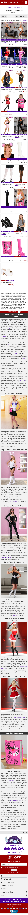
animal (4, 333)
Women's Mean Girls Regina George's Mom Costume (20, 66)
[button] (26, 2)
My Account (7, 879)
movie (9, 344)
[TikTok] (22, 848)
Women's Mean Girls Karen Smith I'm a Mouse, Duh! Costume (6, 41)
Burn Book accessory (16, 800)
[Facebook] (5, 848)
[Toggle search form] (22, 2)
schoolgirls (9, 328)
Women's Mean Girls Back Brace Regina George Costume (6, 136)
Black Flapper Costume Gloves (6, 208)
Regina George (13, 501)
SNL (16, 353)
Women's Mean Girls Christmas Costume (5, 66)
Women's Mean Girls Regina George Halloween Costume (21, 41)
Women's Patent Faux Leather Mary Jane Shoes (6, 233)
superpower (18, 360)
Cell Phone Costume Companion (19, 233)
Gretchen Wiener (6, 557)
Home (5, 876)
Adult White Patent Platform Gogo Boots (20, 160)
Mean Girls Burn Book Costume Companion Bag (20, 208)
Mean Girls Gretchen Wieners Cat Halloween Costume (20, 136)
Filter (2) (4, 16)
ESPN (23, 358)
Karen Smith (16, 615)
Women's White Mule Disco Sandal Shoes (7, 282)
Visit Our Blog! (15, 853)
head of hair (22, 380)
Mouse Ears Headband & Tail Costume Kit (6, 160)
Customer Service (7, 885)
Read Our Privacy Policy (14, 872)
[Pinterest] (12, 848)
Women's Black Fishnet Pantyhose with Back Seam (20, 184)
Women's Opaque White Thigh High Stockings (6, 184)
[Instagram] (15, 848)
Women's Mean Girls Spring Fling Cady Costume (7, 89)
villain (4, 336)
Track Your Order (8, 882)
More (2, 895)
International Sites (7, 892)
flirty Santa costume (19, 717)
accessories (11, 780)
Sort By (20, 16)
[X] (8, 848)
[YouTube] (19, 848)
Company (4, 889)
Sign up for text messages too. (10, 867)
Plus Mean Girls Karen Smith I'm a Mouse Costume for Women (20, 89)
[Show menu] (2, 2)
